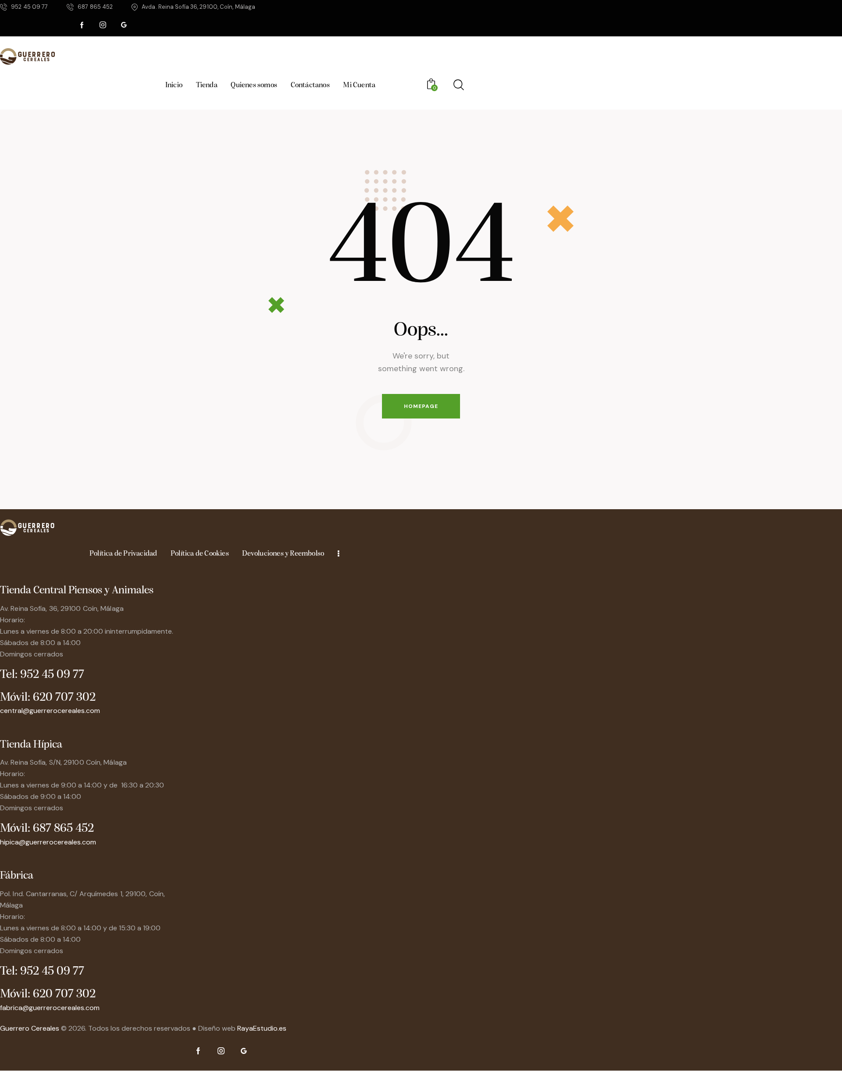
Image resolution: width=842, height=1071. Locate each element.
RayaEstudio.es (261, 1028)
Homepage (421, 406)
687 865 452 (63, 829)
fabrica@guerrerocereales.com (50, 1007)
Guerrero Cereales (30, 1028)
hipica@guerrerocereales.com (48, 842)
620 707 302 (64, 698)
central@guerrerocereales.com (50, 710)
